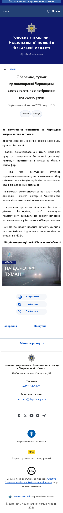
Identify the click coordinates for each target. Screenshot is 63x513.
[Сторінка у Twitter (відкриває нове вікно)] (25, 415)
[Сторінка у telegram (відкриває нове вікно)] (44, 415)
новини (25, 114)
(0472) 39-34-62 (31, 386)
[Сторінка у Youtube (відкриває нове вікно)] (31, 415)
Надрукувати (32, 297)
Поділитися (32, 304)
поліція (36, 114)
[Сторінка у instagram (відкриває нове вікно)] (38, 415)
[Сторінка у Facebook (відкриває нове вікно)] (19, 415)
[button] (31, 344)
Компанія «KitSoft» (23, 497)
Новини (12, 69)
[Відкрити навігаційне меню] (13, 11)
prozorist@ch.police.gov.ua (31, 399)
